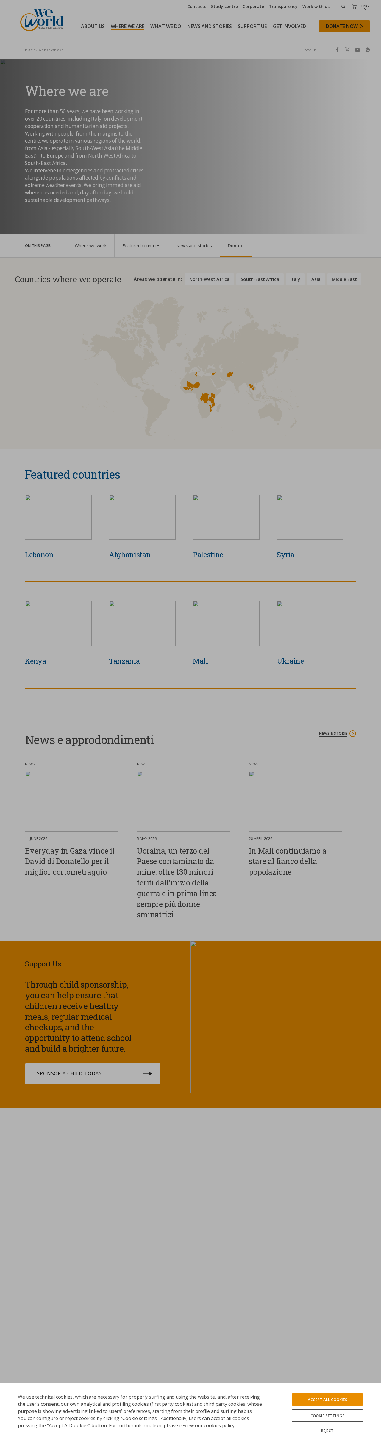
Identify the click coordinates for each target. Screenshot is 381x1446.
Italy (295, 279)
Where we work (91, 245)
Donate (236, 245)
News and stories (194, 245)
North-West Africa (209, 279)
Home (30, 49)
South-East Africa (260, 279)
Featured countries (141, 245)
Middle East (344, 279)
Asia (316, 279)
